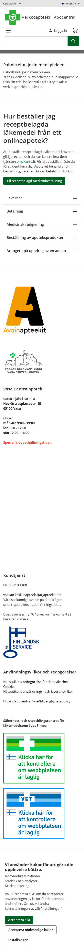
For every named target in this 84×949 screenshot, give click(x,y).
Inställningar (18, 940)
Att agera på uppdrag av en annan (36, 250)
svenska (71, 3)
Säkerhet (14, 198)
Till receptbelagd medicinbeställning (34, 181)
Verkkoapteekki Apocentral (48, 17)
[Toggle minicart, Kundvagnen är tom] (75, 30)
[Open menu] (8, 30)
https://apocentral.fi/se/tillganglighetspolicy (36, 701)
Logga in (60, 30)
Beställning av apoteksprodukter (35, 237)
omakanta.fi (26, 161)
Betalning (15, 211)
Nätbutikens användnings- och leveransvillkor (38, 691)
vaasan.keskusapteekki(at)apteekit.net (32, 595)
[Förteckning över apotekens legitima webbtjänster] (42, 758)
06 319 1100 (18, 585)
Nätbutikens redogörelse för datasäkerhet (35, 682)
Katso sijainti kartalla (19, 398)
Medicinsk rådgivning (25, 224)
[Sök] (73, 41)
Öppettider (10, 3)
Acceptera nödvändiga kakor (30, 930)
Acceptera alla (19, 920)
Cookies (9, 686)
